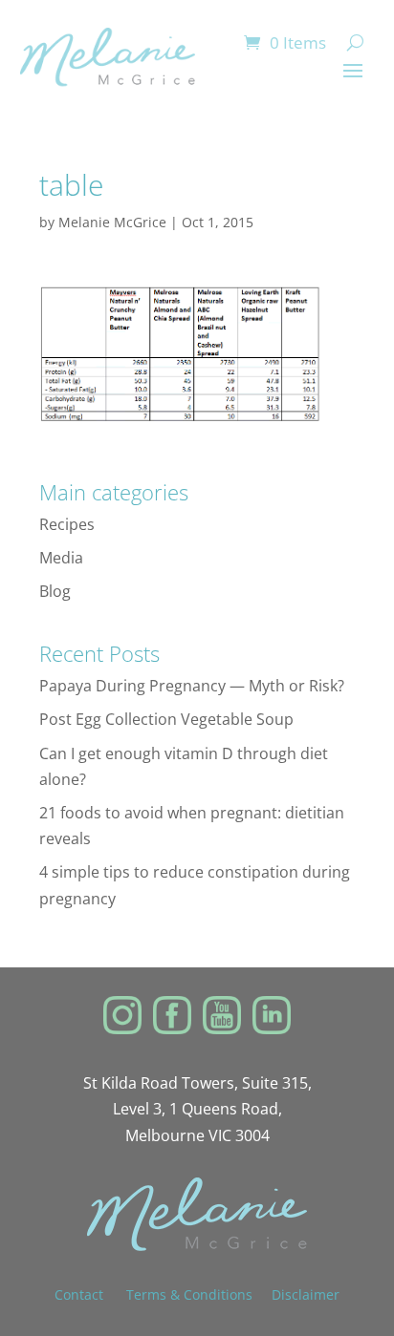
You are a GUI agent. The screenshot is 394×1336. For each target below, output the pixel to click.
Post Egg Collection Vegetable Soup (166, 719)
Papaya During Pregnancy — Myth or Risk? (191, 685)
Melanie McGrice (112, 222)
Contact (90, 1294)
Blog (55, 591)
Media (61, 557)
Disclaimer (305, 1294)
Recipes (67, 524)
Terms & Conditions (189, 1294)
